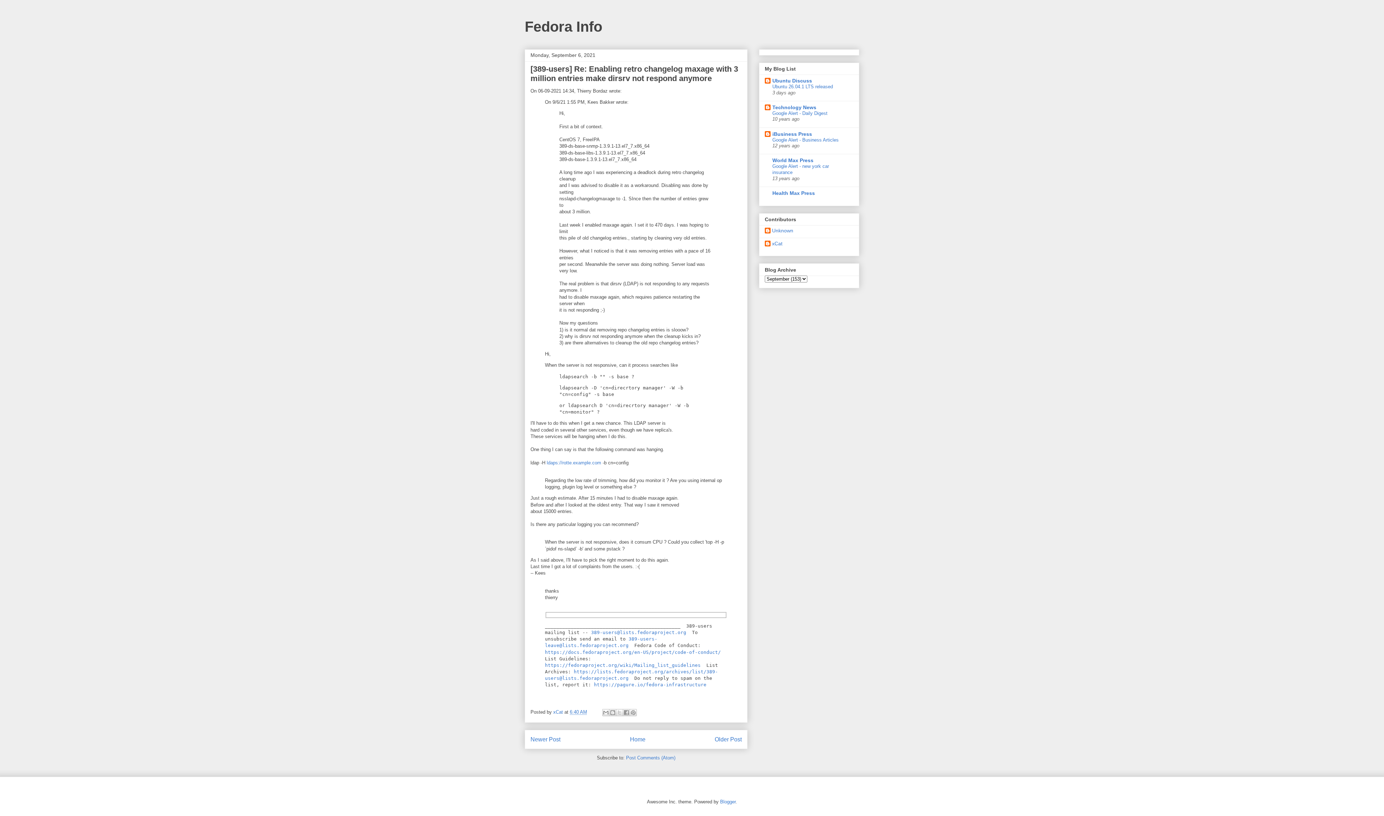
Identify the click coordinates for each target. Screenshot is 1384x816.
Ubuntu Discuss (792, 81)
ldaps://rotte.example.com (574, 462)
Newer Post (545, 739)
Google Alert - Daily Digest (800, 113)
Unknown (782, 230)
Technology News (794, 107)
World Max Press (792, 160)
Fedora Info (563, 27)
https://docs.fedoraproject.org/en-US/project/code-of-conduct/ (633, 652)
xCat (777, 243)
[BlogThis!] (612, 712)
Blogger (728, 801)
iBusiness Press (792, 134)
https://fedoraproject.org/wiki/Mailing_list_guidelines (623, 665)
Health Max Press (793, 193)
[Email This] (605, 712)
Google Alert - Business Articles (805, 140)
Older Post (728, 739)
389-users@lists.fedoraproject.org (638, 632)
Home (638, 739)
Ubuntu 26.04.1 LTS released (802, 86)
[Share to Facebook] (626, 712)
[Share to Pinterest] (633, 712)
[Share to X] (619, 712)
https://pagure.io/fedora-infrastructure (650, 684)
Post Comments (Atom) (650, 758)
